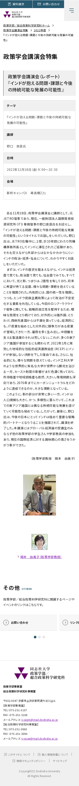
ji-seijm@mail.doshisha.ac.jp (40, 719)
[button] (35, 637)
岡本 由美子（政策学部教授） (41, 557)
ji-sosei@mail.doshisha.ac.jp (40, 738)
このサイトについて (19, 754)
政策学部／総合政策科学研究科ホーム (26, 25)
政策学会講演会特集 (15, 30)
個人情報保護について (55, 754)
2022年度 (40, 30)
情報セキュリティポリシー (31, 761)
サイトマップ (60, 761)
